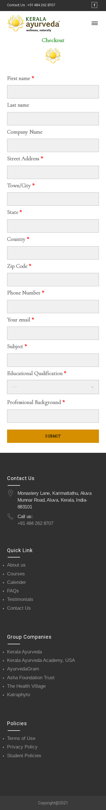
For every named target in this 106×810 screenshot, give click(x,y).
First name (20, 78)
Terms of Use (21, 738)
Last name (18, 105)
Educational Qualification (36, 373)
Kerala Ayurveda (24, 652)
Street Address (25, 158)
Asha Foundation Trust (31, 677)
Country (18, 239)
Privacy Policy (22, 747)
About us (16, 565)
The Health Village (26, 686)
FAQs (13, 591)
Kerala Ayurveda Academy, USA (41, 660)
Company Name (24, 132)
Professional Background (36, 402)
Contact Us (19, 608)
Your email (20, 319)
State (14, 212)
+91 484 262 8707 (41, 5)
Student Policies (24, 755)
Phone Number (25, 292)
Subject (17, 346)
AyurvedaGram (23, 669)
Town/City (20, 185)
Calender (16, 582)
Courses (16, 574)
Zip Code (19, 266)
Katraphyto (18, 694)
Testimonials (20, 599)
